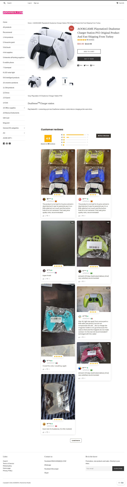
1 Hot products (8, 37)
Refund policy (7, 466)
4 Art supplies (8, 52)
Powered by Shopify (25, 483)
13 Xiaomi (6, 98)
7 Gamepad (7, 67)
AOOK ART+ (7, 138)
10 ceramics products (10, 83)
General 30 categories (14, 128)
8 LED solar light (9, 72)
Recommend (7, 32)
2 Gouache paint (9, 42)
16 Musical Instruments (11, 113)
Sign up (36, 3)
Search (5, 461)
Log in (30, 3)
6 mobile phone (8, 62)
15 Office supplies (14, 108)
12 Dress (6, 93)
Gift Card (6, 118)
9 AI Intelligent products (11, 77)
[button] (85, 40)
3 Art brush (7, 47)
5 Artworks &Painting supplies (14, 57)
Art (14, 133)
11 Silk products (8, 88)
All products (7, 27)
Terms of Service (8, 463)
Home (5, 22)
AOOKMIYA (16, 483)
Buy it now (89, 59)
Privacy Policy (7, 470)
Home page (7, 468)
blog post (6, 123)
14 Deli (5, 103)
